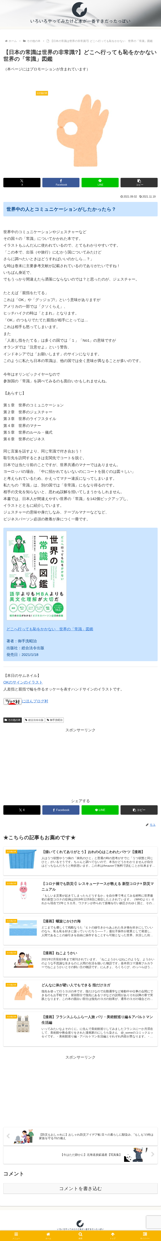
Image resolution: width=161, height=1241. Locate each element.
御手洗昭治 (56, 720)
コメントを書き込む (80, 1188)
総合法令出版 (35, 720)
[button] (139, 182)
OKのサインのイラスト (23, 682)
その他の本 (14, 720)
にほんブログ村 (35, 701)
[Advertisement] (80, 762)
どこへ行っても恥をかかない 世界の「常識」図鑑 (49, 629)
